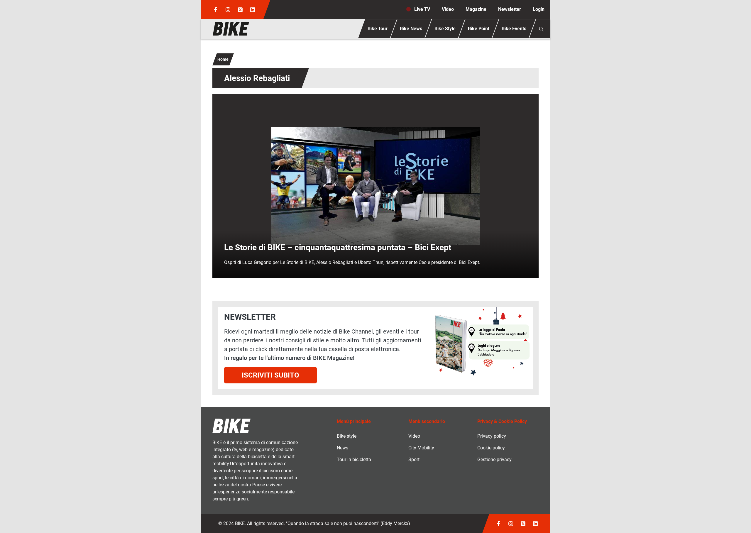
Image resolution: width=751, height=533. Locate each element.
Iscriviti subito (270, 375)
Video (448, 9)
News (342, 448)
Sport (414, 459)
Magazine (476, 9)
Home (223, 59)
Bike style (346, 436)
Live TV (422, 9)
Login (538, 9)
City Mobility (421, 448)
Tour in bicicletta (354, 459)
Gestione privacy (494, 459)
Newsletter (509, 9)
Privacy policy (491, 436)
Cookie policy (491, 448)
